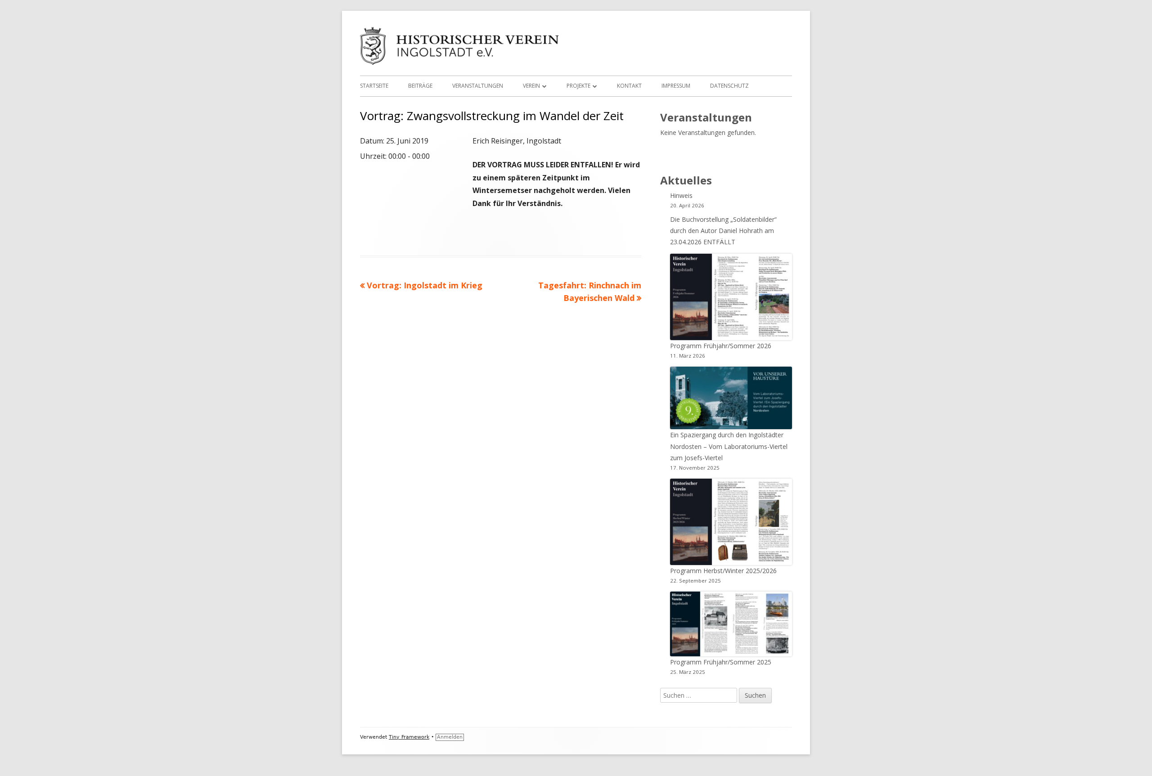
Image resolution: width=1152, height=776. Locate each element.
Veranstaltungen (477, 86)
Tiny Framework (409, 737)
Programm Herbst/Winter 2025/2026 (723, 570)
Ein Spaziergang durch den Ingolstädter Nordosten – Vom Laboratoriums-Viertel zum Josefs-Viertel (729, 446)
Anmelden (450, 737)
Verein (531, 86)
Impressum (676, 86)
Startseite (374, 86)
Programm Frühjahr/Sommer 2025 (720, 662)
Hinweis (681, 195)
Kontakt (629, 86)
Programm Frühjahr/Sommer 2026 (720, 345)
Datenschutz (729, 86)
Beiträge (420, 86)
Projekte (578, 86)
